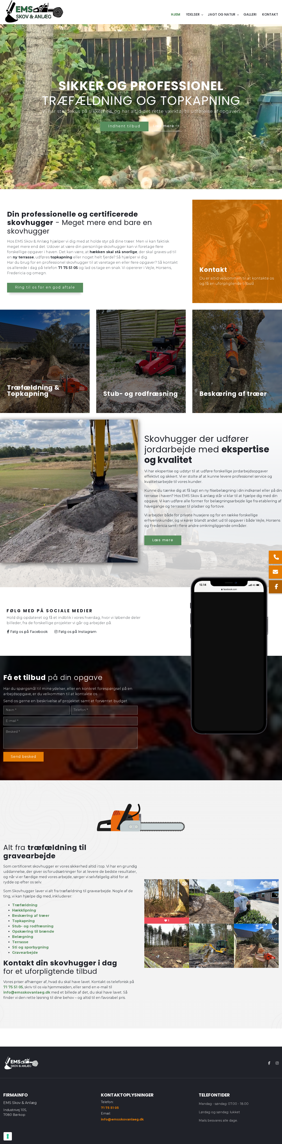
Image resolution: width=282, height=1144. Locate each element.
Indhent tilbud (124, 126)
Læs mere (164, 125)
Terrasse (20, 942)
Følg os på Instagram (77, 632)
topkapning (61, 257)
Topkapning (23, 921)
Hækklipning (24, 910)
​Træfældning (24, 905)
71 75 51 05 (68, 268)
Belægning (22, 937)
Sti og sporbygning (30, 947)
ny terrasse (23, 257)
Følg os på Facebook (28, 632)
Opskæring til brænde (33, 931)
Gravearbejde (25, 952)
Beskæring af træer (30, 916)
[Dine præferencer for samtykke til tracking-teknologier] (8, 1136)
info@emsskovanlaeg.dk (26, 992)
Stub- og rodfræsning (33, 926)
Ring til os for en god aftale (45, 287)
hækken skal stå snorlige (113, 252)
